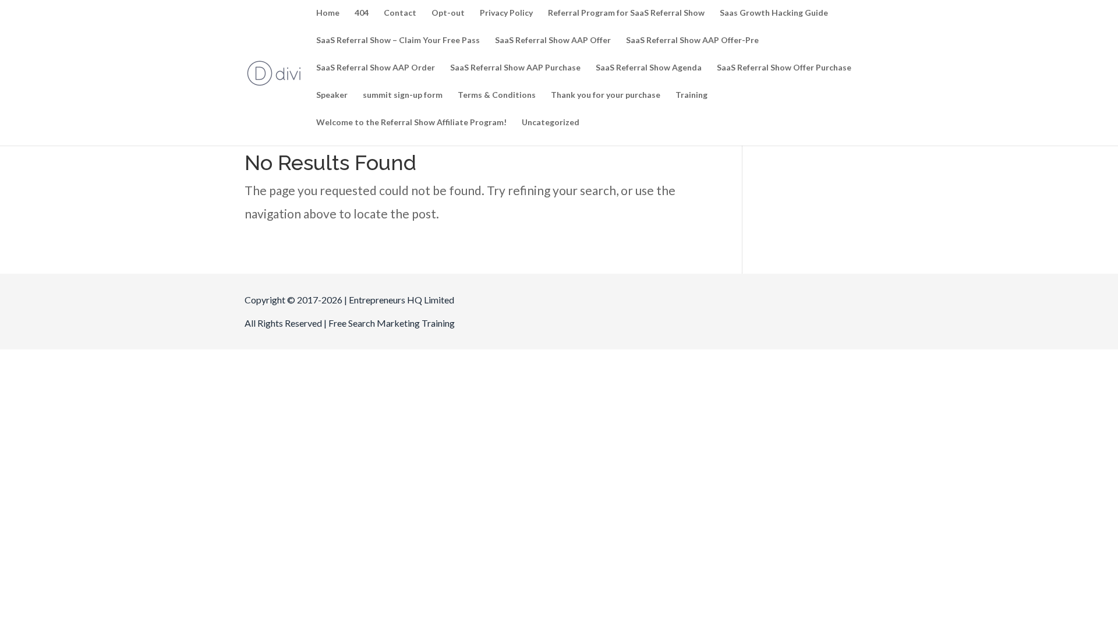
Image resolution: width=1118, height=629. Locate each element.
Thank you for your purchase (605, 95)
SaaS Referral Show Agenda (649, 67)
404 (362, 13)
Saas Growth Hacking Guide (774, 13)
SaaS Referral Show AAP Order (375, 67)
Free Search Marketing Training (391, 322)
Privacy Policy (506, 13)
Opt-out (448, 13)
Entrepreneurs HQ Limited (401, 299)
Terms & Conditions (497, 95)
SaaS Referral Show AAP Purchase (515, 67)
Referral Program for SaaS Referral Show (626, 13)
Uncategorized (550, 122)
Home (327, 13)
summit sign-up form (403, 95)
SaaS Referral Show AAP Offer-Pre (692, 40)
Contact (400, 13)
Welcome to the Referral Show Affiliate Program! (411, 122)
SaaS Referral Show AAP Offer (553, 40)
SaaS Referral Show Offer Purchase (784, 67)
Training (691, 95)
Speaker (332, 95)
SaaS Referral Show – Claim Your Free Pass (398, 40)
